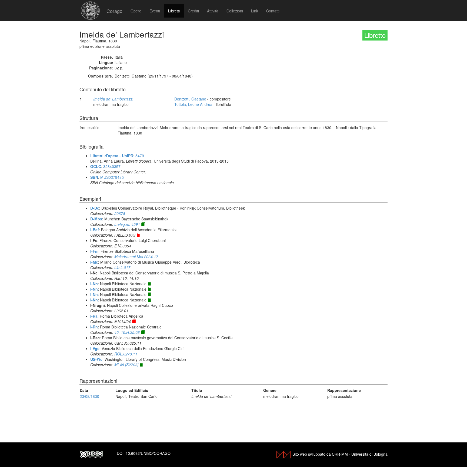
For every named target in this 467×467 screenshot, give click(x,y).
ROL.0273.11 (125, 354)
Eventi (154, 11)
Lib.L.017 (122, 267)
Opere (136, 11)
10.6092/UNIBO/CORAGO (148, 453)
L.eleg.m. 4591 (127, 224)
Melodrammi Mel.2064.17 (136, 256)
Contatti (272, 11)
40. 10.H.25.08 (127, 332)
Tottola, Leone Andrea (193, 104)
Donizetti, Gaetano (190, 99)
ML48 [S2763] (126, 364)
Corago (114, 10)
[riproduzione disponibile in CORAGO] (138, 235)
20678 (119, 213)
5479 (139, 155)
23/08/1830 (89, 396)
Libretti (174, 11)
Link (254, 11)
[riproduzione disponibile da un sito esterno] (143, 224)
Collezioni (234, 11)
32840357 (112, 166)
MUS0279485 (112, 177)
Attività (212, 11)
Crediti (193, 11)
